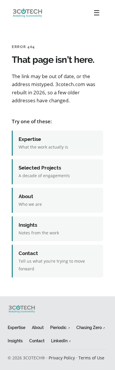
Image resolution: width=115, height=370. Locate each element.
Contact (37, 340)
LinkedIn (61, 340)
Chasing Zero (90, 327)
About (38, 327)
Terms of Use (91, 358)
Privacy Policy (62, 358)
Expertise (16, 327)
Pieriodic (60, 327)
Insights (15, 340)
